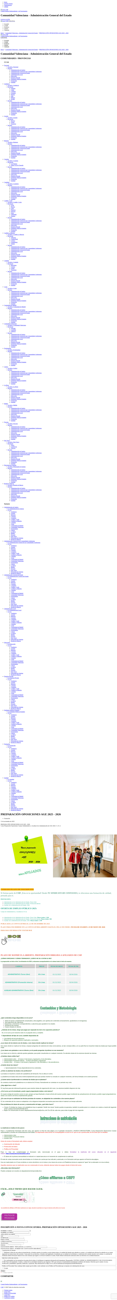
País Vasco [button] (7, 440)
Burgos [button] (13, 207)
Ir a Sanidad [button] (11, 779)
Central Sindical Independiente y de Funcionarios (14, 11)
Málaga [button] (13, 97)
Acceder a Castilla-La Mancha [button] (16, 234)
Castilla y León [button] (8, 200)
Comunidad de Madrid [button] (10, 305)
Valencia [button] (13, 331)
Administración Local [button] (17, 74)
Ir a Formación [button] (12, 745)
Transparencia (8, 5)
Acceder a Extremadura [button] (14, 350)
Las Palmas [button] (14, 164)
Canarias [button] (6, 159)
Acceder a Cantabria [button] (13, 184)
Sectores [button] (10, 68)
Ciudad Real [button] (14, 239)
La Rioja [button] (6, 385)
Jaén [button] (12, 96)
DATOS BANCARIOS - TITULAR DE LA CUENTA (16, 1247)
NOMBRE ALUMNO (7, 1232)
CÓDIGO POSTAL (6, 1241)
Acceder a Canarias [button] (13, 160)
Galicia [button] (6, 366)
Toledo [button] (13, 243)
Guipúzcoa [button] (14, 446)
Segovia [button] (13, 211)
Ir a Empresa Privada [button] (13, 678)
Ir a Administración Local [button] (14, 610)
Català (6, 25)
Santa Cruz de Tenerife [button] (17, 165)
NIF (2, 1236)
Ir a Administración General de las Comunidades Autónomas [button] (24, 542)
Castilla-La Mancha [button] (9, 233)
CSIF (2, 1287)
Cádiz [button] (12, 90)
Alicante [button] (13, 328)
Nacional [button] (6, 65)
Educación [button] (14, 76)
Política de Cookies (9, 1296)
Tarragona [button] (13, 270)
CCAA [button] (9, 510)
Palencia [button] (13, 210)
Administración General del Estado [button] (20, 73)
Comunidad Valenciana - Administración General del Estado (21, 33)
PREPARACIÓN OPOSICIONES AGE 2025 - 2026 (53, 33)
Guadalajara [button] (14, 242)
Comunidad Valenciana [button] (10, 323)
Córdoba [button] (13, 91)
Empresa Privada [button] (15, 77)
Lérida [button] (12, 268)
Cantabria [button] (6, 182)
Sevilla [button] (13, 99)
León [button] (12, 208)
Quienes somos (8, 1290)
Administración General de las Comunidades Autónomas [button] (26, 71)
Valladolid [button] (13, 214)
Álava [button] (12, 445)
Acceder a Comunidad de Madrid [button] (17, 307)
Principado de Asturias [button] (10, 465)
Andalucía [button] (7, 84)
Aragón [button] (6, 116)
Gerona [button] (13, 267)
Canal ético (7, 1294)
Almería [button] (13, 88)
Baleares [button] (6, 140)
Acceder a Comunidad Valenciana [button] (17, 325)
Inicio (5, 2)
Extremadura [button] (7, 348)
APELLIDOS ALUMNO (8, 1234)
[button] (8, 21)
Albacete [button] (13, 237)
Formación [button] (14, 80)
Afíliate (6, 6)
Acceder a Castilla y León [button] (15, 202)
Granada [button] (13, 93)
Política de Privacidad (10, 1293)
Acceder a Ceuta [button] (12, 288)
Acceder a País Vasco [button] (13, 442)
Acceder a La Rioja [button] (13, 386)
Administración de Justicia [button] (18, 70)
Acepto (6, 1268)
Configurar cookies (9, 1298)
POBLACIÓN (5, 1239)
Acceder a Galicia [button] (12, 368)
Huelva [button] (13, 94)
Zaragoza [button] (13, 124)
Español (6, 24)
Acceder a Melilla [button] (12, 405)
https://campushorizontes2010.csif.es (18, 1153)
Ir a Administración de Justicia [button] (16, 508)
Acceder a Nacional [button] (13, 67)
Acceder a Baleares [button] (13, 142)
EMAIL (3, 1245)
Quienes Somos (8, 3)
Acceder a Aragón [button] (12, 117)
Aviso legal (7, 1291)
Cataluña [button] (6, 260)
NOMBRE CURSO (6, 1230)
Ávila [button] (12, 205)
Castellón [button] (13, 330)
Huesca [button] (13, 120)
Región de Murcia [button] (9, 483)
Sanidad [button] (13, 82)
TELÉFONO (4, 1243)
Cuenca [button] (13, 240)
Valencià (6, 30)
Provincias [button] (10, 87)
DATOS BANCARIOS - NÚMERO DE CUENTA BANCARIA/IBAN (21, 1248)
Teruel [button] (12, 122)
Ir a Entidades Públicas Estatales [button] (16, 711)
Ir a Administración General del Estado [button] (18, 576)
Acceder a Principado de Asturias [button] (17, 466)
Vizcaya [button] (13, 448)
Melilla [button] (6, 403)
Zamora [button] (13, 216)
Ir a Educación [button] (11, 644)
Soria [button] (12, 213)
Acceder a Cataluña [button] (13, 262)
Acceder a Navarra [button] (13, 423)
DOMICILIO (4, 1238)
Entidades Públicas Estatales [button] (18, 79)
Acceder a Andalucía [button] (13, 85)
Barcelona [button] (13, 265)
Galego (6, 28)
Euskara (6, 27)
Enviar (3, 1271)
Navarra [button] (6, 422)
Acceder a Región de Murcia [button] (15, 485)
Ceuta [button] (5, 287)
